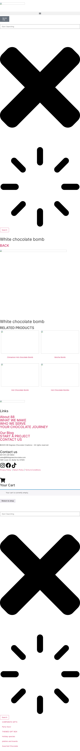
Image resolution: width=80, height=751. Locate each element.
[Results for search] (40, 187)
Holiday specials (8, 736)
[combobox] (40, 26)
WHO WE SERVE (13, 423)
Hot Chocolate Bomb (20, 390)
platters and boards (10, 741)
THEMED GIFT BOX (9, 732)
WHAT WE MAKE (13, 420)
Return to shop (8, 501)
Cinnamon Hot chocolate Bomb (20, 357)
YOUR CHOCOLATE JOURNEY (24, 427)
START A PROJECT (15, 436)
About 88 (7, 417)
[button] (40, 13)
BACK (4, 245)
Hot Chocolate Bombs (60, 390)
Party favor (6, 727)
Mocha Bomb (60, 357)
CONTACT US (11, 439)
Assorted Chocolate (10, 746)
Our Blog (7, 433)
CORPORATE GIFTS (9, 722)
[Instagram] (2, 465)
